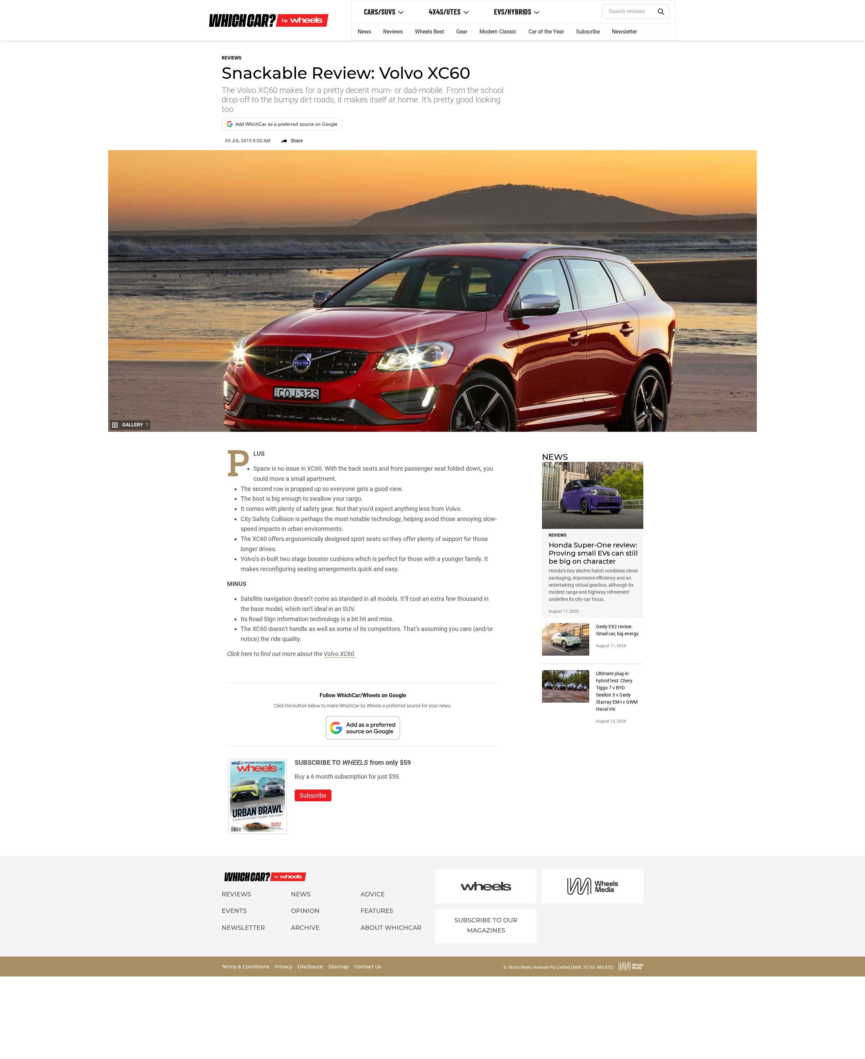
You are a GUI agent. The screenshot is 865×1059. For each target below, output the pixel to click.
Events (234, 911)
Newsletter (624, 31)
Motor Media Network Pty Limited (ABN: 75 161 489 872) (561, 967)
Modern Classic (497, 31)
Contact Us (367, 967)
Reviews (393, 31)
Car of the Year (546, 31)
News (364, 31)
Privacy (284, 967)
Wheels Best (429, 31)
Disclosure (311, 967)
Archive (305, 928)
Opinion (305, 911)
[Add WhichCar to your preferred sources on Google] (363, 727)
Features (377, 911)
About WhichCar (391, 928)
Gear (461, 31)
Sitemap (339, 967)
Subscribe (588, 31)
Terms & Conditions (246, 967)
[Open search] (661, 11)
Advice (373, 894)
